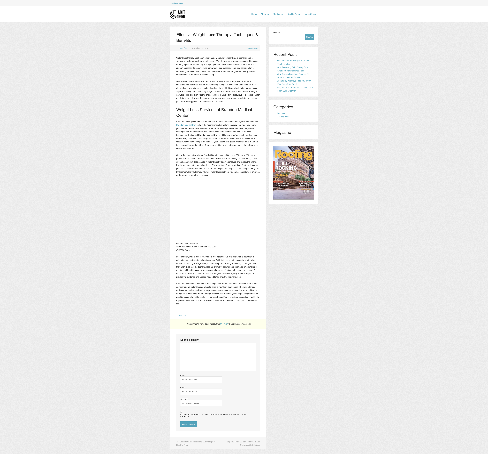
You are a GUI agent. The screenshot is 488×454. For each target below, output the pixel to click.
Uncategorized (283, 116)
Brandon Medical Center (187, 124)
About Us (265, 13)
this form (224, 323)
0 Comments (253, 48)
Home (254, 13)
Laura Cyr (183, 48)
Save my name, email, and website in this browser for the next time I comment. (213, 415)
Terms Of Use (310, 13)
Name (183, 375)
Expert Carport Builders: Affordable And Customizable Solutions (243, 443)
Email (183, 387)
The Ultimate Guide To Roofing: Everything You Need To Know (195, 443)
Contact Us (278, 13)
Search (276, 32)
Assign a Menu (177, 3)
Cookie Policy (293, 13)
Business (182, 315)
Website (184, 399)
